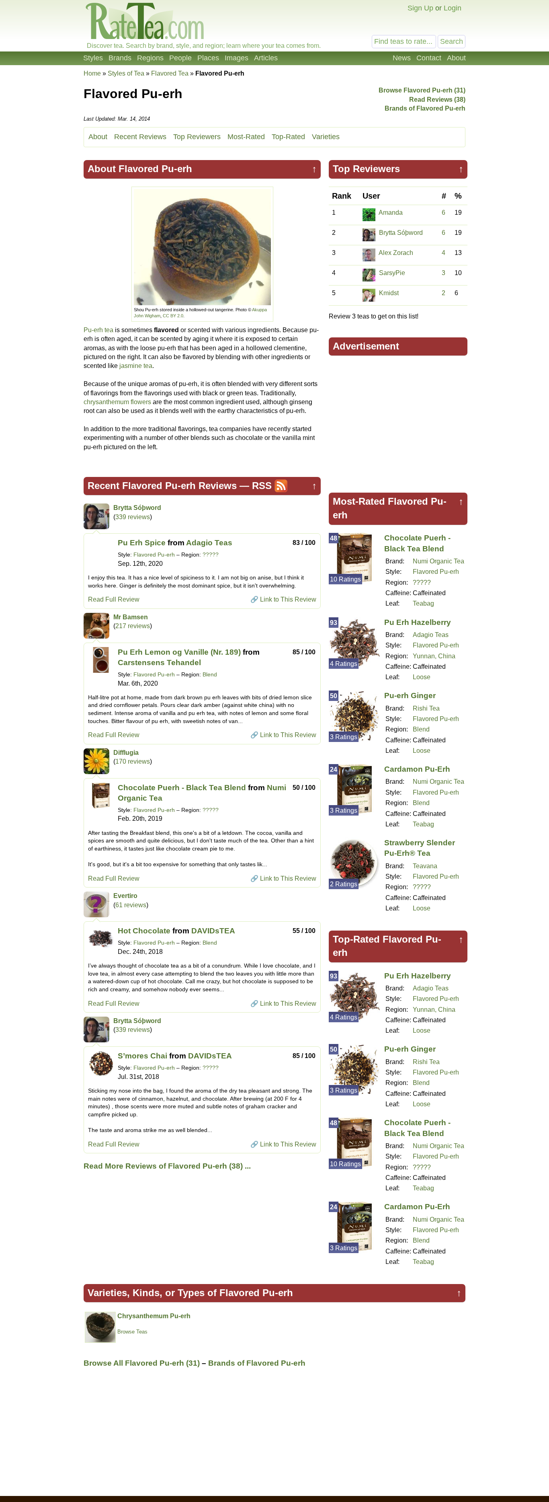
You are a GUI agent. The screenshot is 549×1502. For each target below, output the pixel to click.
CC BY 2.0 (173, 315)
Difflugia (126, 752)
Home (92, 73)
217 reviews (132, 626)
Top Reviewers (197, 137)
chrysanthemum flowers (117, 402)
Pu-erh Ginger (410, 695)
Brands (120, 58)
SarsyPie (392, 272)
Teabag (423, 603)
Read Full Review (113, 599)
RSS (262, 485)
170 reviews (132, 761)
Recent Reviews (140, 137)
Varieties (326, 137)
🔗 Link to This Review (283, 599)
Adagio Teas (209, 542)
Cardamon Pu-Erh (417, 769)
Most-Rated (246, 137)
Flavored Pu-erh (154, 554)
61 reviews (130, 905)
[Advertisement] (398, 420)
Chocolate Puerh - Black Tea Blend (182, 787)
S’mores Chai (142, 1056)
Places (208, 58)
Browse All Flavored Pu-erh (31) (142, 1363)
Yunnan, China (434, 656)
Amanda (391, 212)
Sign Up (420, 8)
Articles (266, 58)
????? (211, 554)
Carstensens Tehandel (159, 662)
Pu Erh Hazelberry (417, 622)
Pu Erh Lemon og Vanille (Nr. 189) (179, 652)
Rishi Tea (426, 708)
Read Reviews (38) (437, 99)
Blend (210, 674)
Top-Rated (288, 137)
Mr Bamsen (130, 617)
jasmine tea (135, 365)
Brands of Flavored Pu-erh (425, 108)
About (456, 58)
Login (452, 8)
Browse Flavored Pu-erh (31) (422, 90)
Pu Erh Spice (142, 542)
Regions (150, 58)
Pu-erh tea (98, 330)
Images (236, 58)
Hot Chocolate (144, 931)
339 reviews (132, 517)
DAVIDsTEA (213, 931)
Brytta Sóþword (137, 507)
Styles (93, 58)
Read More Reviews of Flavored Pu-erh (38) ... (167, 1166)
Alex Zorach (396, 252)
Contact (428, 58)
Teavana (425, 866)
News (402, 58)
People (180, 58)
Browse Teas (132, 1332)
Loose (421, 677)
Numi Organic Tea (438, 561)
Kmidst (389, 293)
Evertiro (125, 895)
